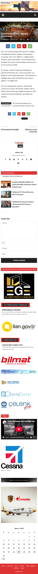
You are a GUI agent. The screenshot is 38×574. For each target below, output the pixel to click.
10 (3, 544)
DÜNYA (3, 566)
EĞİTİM (3, 187)
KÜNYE (23, 568)
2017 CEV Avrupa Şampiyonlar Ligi (22, 103)
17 (3, 548)
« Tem (3, 559)
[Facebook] (6, 159)
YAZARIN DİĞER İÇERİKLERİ (12, 176)
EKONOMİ (10, 566)
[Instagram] (10, 159)
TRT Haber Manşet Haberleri (15, 305)
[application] (19, 429)
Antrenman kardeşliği (9, 129)
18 (8, 548)
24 (3, 552)
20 (19, 548)
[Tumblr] (27, 159)
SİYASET (22, 566)
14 (24, 544)
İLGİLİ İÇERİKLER (8, 173)
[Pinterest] (19, 159)
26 (13, 552)
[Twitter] (31, 159)
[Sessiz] (31, 437)
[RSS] (23, 159)
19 (13, 548)
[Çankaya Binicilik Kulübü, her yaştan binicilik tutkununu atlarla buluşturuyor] (6, 184)
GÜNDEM (16, 568)
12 (13, 544)
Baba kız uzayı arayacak (31, 130)
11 (8, 544)
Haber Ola (6, 39)
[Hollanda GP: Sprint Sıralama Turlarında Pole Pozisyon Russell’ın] (6, 204)
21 (24, 548)
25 (8, 552)
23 (34, 548)
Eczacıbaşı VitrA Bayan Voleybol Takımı (23, 105)
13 (19, 544)
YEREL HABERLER (30, 566)
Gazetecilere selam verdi (12, 345)
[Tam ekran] (34, 437)
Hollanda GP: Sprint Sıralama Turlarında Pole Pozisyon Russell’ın (23, 204)
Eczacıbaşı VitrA (6, 105)
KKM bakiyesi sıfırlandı (11, 310)
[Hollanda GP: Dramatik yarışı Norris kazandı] (6, 194)
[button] (35, 15)
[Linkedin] (14, 159)
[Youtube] (19, 163)
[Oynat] (4, 437)
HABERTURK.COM (10, 340)
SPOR (3, 30)
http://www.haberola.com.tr (19, 155)
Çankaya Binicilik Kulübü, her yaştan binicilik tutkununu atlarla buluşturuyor (24, 184)
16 (34, 544)
